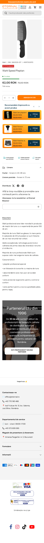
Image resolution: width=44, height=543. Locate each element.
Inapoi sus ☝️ (22, 381)
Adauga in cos (30, 98)
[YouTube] (32, 528)
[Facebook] (10, 528)
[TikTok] (24, 528)
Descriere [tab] (6, 218)
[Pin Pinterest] (22, 185)
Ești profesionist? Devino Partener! (22, 351)
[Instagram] (17, 528)
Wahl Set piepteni (20, 112)
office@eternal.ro (12, 397)
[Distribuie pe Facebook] (18, 185)
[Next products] (39, 106)
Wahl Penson (18, 127)
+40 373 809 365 (12, 428)
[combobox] (22, 13)
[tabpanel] (22, 256)
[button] (35, 7)
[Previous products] (33, 106)
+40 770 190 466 (12, 401)
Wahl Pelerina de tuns (20, 141)
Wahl (4, 62)
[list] (22, 39)
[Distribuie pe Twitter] (13, 185)
